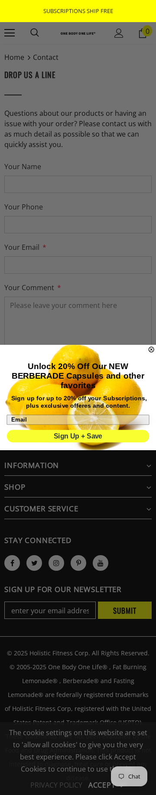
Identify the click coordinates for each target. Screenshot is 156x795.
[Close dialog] (151, 349)
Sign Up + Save (78, 436)
